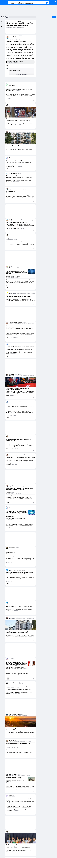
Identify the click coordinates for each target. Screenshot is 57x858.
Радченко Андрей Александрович (15, 454)
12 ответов (16, 277)
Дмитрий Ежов (11, 234)
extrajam (10, 795)
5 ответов (15, 192)
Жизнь (11, 570)
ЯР (9, 157)
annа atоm (12, 277)
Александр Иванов (14, 493)
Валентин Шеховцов (14, 441)
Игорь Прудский (12, 85)
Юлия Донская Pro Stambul (14, 104)
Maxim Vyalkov (11, 188)
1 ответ (17, 747)
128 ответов (16, 575)
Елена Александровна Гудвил (14, 714)
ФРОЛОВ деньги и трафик (14, 219)
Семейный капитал (12, 131)
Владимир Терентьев (13, 401)
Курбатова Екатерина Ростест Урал (15, 322)
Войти (54, 17)
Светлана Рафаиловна (13, 173)
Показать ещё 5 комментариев (21, 74)
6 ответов (19, 493)
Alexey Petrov (11, 602)
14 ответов (20, 556)
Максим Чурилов (13, 293)
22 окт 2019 (12, 39)
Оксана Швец (13, 747)
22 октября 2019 (15, 68)
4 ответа (19, 441)
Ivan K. (10, 68)
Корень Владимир (14, 804)
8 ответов (15, 239)
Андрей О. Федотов (13, 267)
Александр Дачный (14, 556)
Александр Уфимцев (13, 682)
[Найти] (35, 17)
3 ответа (15, 782)
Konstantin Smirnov (12, 547)
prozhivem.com (17, 39)
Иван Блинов (11, 740)
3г (15, 85)
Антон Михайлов (13, 36)
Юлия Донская (12, 375)
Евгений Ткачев (12, 132)
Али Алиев (12, 687)
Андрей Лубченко (12, 485)
